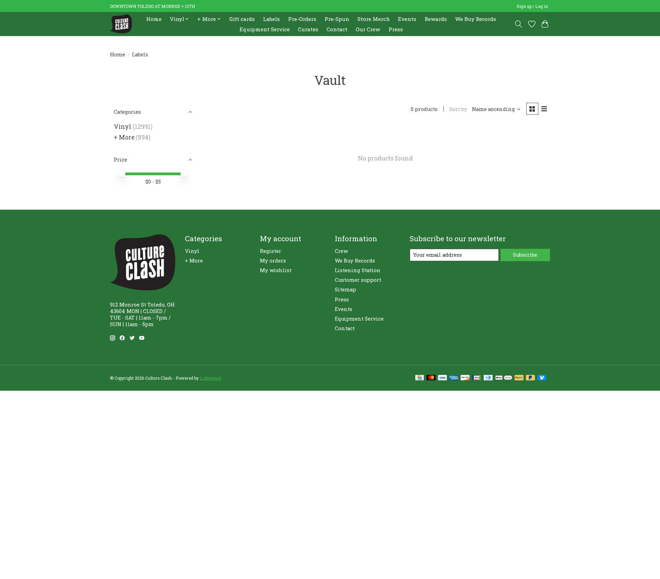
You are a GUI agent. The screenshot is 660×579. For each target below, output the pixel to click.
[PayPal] (519, 378)
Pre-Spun (336, 18)
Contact (337, 29)
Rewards (436, 18)
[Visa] (442, 378)
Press (395, 29)
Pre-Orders (302, 18)
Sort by (458, 109)
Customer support (358, 280)
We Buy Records (475, 18)
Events (407, 18)
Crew (341, 251)
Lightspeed (210, 378)
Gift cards (242, 18)
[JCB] (476, 378)
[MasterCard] (431, 378)
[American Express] (453, 378)
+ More (124, 137)
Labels (271, 18)
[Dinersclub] (488, 378)
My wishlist (276, 270)
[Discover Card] (465, 378)
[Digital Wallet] (503, 378)
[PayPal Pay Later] (530, 378)
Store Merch (374, 18)
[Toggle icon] (519, 24)
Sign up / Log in (532, 6)
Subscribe (525, 255)
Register (270, 251)
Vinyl (122, 127)
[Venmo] (542, 378)
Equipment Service (265, 29)
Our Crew (368, 29)
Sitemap (345, 289)
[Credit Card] (419, 378)
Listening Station (358, 270)
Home (154, 18)
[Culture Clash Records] (121, 23)
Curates (308, 29)
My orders (273, 260)
